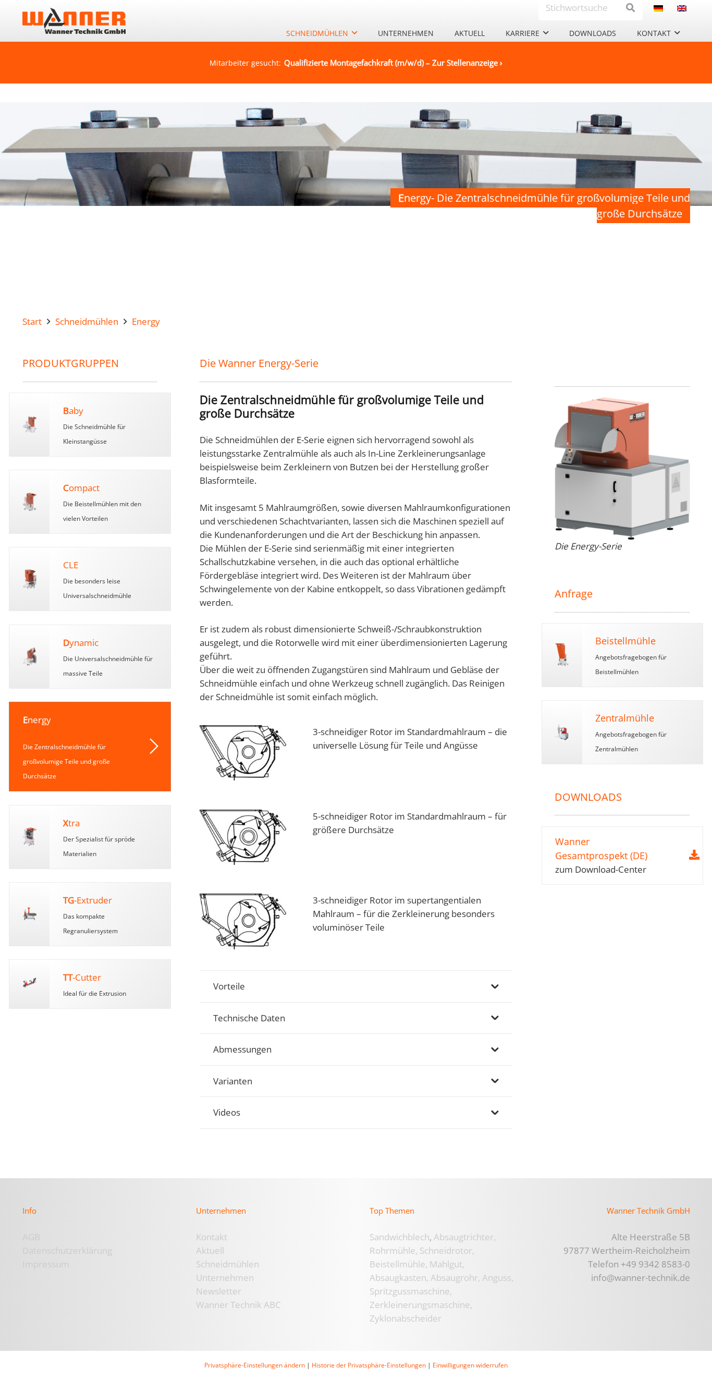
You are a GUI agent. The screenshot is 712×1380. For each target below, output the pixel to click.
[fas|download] (694, 855)
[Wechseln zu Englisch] (683, 8)
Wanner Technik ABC (238, 1305)
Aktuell (210, 1250)
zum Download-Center (600, 869)
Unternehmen (225, 1278)
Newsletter (218, 1291)
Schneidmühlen (227, 1264)
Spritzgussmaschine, (411, 1291)
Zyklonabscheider (405, 1318)
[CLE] (29, 578)
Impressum (45, 1264)
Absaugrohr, (455, 1278)
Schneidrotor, (447, 1250)
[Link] (29, 424)
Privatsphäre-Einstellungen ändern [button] (254, 1365)
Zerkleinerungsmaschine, (421, 1305)
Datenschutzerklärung (67, 1250)
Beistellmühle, (398, 1264)
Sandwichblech (399, 1237)
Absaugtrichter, (465, 1237)
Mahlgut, (446, 1264)
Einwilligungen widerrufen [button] (470, 1365)
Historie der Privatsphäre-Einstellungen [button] (369, 1365)
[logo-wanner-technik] (74, 21)
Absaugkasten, (399, 1278)
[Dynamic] (110, 656)
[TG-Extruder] (110, 914)
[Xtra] (110, 837)
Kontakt (211, 1237)
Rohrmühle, (394, 1250)
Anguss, (497, 1278)
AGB (31, 1237)
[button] (354, 33)
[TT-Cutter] (110, 984)
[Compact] (110, 501)
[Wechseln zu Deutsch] (660, 8)
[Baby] (110, 424)
